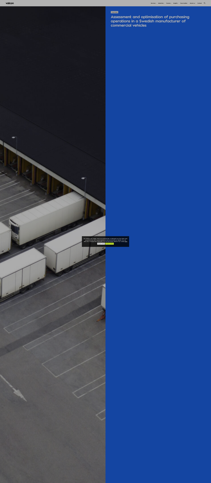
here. (126, 241)
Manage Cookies (101, 243)
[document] (105, 241)
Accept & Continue (109, 243)
